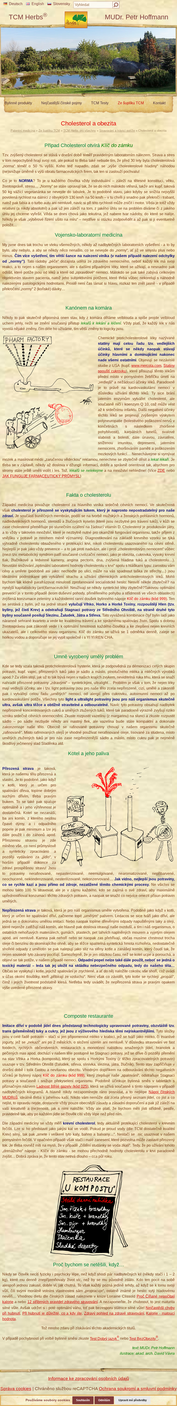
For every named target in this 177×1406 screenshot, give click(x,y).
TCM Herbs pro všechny (79, 130)
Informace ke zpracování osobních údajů (88, 1378)
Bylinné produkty (18, 103)
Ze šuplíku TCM (131, 103)
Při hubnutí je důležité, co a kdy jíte (52, 1313)
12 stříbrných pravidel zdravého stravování (62, 1302)
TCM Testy (100, 103)
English (38, 4)
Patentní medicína (23, 130)
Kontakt (159, 103)
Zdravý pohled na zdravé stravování (114, 1313)
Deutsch (16, 4)
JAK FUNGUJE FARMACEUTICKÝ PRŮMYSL (41, 476)
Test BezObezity (143, 1339)
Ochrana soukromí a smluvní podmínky (138, 1388)
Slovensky (61, 4)
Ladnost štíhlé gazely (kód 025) (62, 1086)
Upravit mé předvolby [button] (132, 1400)
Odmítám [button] (104, 1400)
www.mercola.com (146, 366)
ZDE (161, 471)
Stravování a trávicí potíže (117, 130)
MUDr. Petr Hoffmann (136, 17)
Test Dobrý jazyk (104, 1339)
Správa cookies (15, 1388)
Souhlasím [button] (83, 1400)
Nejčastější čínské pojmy (61, 103)
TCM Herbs (28, 17)
